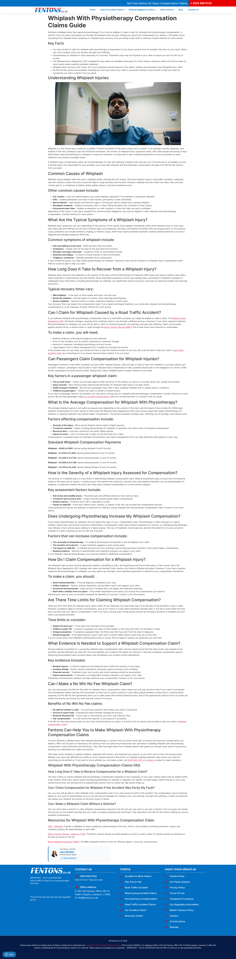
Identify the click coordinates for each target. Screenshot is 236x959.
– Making (73, 834)
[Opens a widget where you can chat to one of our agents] (9, 955)
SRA (38, 900)
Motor (51, 834)
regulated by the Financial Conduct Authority (103, 945)
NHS (50, 826)
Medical (58, 841)
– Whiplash (57, 826)
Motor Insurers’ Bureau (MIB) (117, 327)
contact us (151, 760)
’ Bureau (65, 834)
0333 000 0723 (135, 760)
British (51, 841)
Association (67, 841)
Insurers (57, 834)
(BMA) (76, 841)
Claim (82, 834)
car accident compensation (96, 396)
